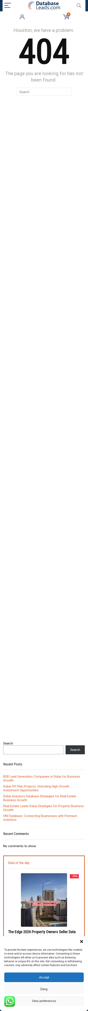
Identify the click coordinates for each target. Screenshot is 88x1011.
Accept (44, 977)
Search (8, 743)
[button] (81, 941)
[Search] (79, 5)
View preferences (44, 1001)
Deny (44, 989)
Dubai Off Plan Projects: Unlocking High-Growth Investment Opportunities (36, 788)
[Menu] (8, 5)
